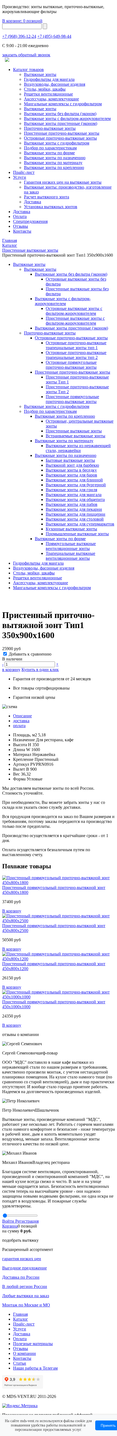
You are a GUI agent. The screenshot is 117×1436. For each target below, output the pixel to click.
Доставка (32, 201)
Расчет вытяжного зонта (46, 197)
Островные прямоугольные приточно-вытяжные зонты (71, 365)
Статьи (19, 1363)
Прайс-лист (24, 172)
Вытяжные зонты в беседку (71, 470)
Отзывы (20, 226)
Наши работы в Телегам (35, 1368)
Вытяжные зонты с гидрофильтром (56, 406)
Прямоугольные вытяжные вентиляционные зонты (71, 546)
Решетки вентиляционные (48, 94)
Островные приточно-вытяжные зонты (60, 138)
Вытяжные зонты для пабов (71, 504)
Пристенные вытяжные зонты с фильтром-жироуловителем (75, 320)
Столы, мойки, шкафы (45, 89)
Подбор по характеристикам (50, 411)
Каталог (20, 1319)
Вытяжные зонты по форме (49, 152)
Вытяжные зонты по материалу (53, 162)
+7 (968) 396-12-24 (19, 36)
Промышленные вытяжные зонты (77, 533)
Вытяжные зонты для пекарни (74, 509)
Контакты (22, 231)
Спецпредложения (30, 221)
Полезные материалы (33, 1343)
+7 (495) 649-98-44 (54, 36)
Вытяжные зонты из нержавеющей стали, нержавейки (78, 448)
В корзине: (22, 21)
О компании (24, 1353)
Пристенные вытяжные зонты (74, 431)
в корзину (11, 669)
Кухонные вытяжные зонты (71, 529)
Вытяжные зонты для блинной (74, 480)
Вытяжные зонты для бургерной (76, 484)
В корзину (11, 911)
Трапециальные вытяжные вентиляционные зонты (70, 556)
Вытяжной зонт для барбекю (72, 465)
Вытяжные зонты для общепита (75, 499)
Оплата (20, 216)
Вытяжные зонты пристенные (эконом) (60, 123)
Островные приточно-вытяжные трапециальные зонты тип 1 (76, 345)
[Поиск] (45, 26)
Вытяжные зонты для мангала (73, 494)
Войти (8, 1221)
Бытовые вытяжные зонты (70, 460)
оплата (19, 725)
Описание (22, 716)
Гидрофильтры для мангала (49, 79)
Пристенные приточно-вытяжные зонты (61, 133)
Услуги (19, 177)
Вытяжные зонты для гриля (71, 489)
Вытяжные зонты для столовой (75, 519)
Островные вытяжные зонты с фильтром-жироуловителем (74, 311)
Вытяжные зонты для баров (71, 475)
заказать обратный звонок (26, 55)
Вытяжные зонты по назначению (54, 157)
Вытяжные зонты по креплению (54, 167)
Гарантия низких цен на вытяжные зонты (62, 182)
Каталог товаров (28, 69)
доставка (21, 720)
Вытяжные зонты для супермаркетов (80, 524)
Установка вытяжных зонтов (50, 206)
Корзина (10, 1226)
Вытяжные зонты (40, 74)
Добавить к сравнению (30, 654)
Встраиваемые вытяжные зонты (75, 435)
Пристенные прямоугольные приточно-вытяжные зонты (72, 399)
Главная (20, 1314)
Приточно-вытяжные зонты (50, 333)
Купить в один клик (40, 669)
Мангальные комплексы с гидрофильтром (63, 104)
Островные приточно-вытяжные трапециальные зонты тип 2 (76, 355)
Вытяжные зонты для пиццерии (75, 514)
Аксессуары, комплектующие (51, 99)
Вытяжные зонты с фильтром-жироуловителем (67, 118)
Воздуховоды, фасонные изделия (54, 84)
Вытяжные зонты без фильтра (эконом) (60, 113)
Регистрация (27, 1221)
